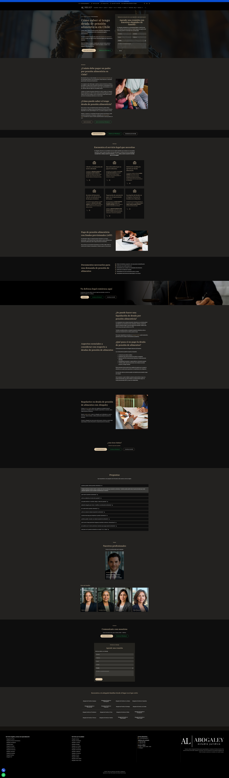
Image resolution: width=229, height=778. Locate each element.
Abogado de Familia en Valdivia (106, 717)
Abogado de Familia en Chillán (122, 712)
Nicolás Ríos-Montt (111, 572)
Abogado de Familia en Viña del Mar (89, 707)
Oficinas (125, 7)
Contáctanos (126, 1)
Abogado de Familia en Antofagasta (106, 701)
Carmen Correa (103, 610)
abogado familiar (136, 335)
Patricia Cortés (120, 610)
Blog (135, 7)
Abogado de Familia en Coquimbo (139, 701)
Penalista (119, 7)
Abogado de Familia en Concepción (139, 712)
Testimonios (131, 7)
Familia (100, 7)
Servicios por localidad (78, 736)
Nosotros (139, 7)
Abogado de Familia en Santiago (123, 706)
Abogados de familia (87, 16)
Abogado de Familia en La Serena (123, 701)
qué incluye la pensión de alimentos (103, 77)
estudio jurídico (88, 414)
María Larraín (85, 610)
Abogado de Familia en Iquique (89, 701)
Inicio (82, 16)
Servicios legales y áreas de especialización (18, 736)
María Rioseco (137, 610)
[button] (145, 8)
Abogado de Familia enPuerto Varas (139, 718)
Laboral (105, 7)
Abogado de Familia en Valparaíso (106, 707)
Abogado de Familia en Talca (106, 712)
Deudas (110, 7)
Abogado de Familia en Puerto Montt (123, 718)
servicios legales (88, 408)
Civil (115, 7)
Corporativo (96, 7)
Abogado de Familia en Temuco (89, 717)
